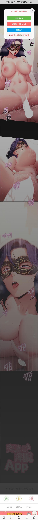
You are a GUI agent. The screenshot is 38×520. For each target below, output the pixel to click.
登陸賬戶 (19, 30)
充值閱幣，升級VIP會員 (19, 24)
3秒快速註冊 (19, 18)
